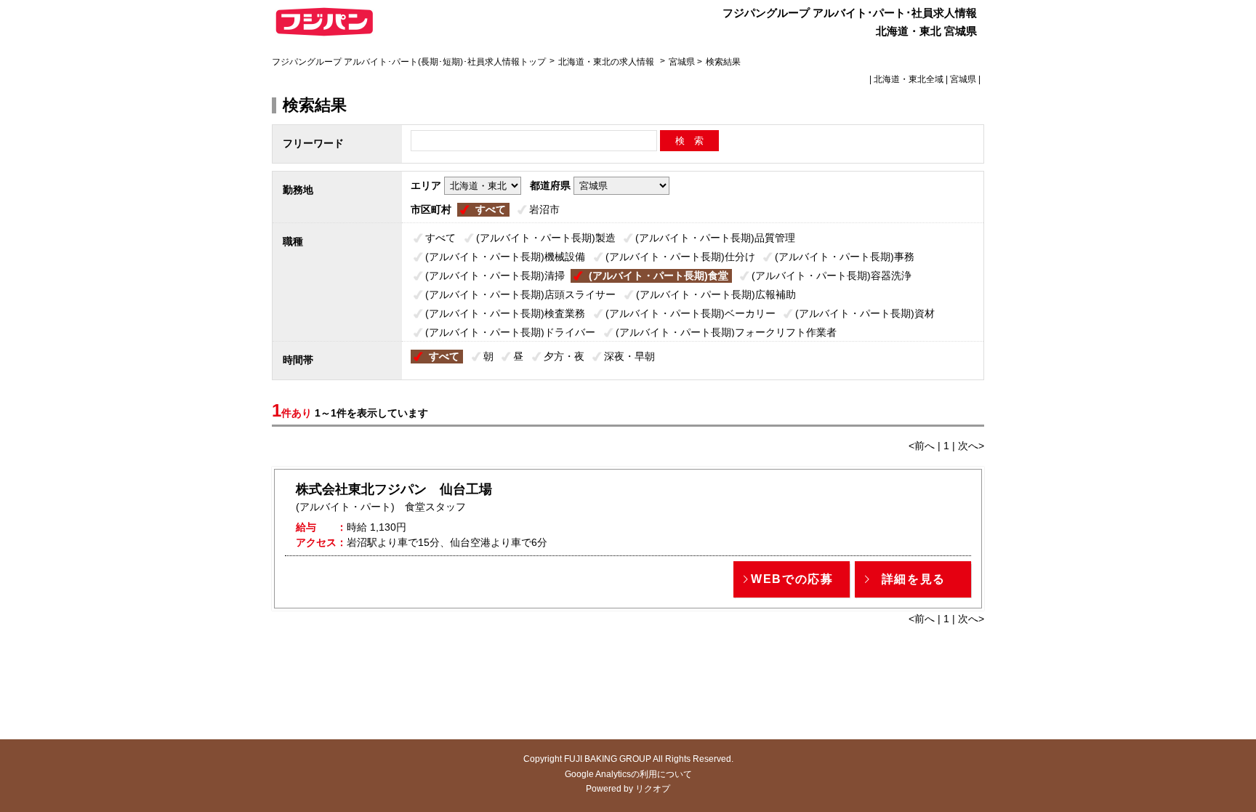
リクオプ (652, 789)
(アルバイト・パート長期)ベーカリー (690, 313)
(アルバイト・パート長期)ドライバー (510, 332)
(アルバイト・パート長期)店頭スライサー (520, 294)
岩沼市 (544, 209)
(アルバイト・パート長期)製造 (546, 238)
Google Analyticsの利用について (628, 774)
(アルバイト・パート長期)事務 (844, 256)
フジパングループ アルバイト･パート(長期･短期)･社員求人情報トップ (409, 62)
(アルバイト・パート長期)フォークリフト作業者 (726, 332)
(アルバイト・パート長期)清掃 (495, 275)
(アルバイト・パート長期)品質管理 (715, 238)
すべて (490, 209)
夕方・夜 (564, 356)
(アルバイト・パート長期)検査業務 (505, 313)
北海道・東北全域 (908, 79)
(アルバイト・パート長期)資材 (865, 313)
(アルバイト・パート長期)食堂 (658, 275)
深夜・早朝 (629, 356)
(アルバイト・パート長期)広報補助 (716, 294)
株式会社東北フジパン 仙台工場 (394, 489)
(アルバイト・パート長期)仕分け (680, 256)
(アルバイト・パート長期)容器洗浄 (831, 275)
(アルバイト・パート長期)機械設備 (505, 256)
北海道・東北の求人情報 (607, 62)
